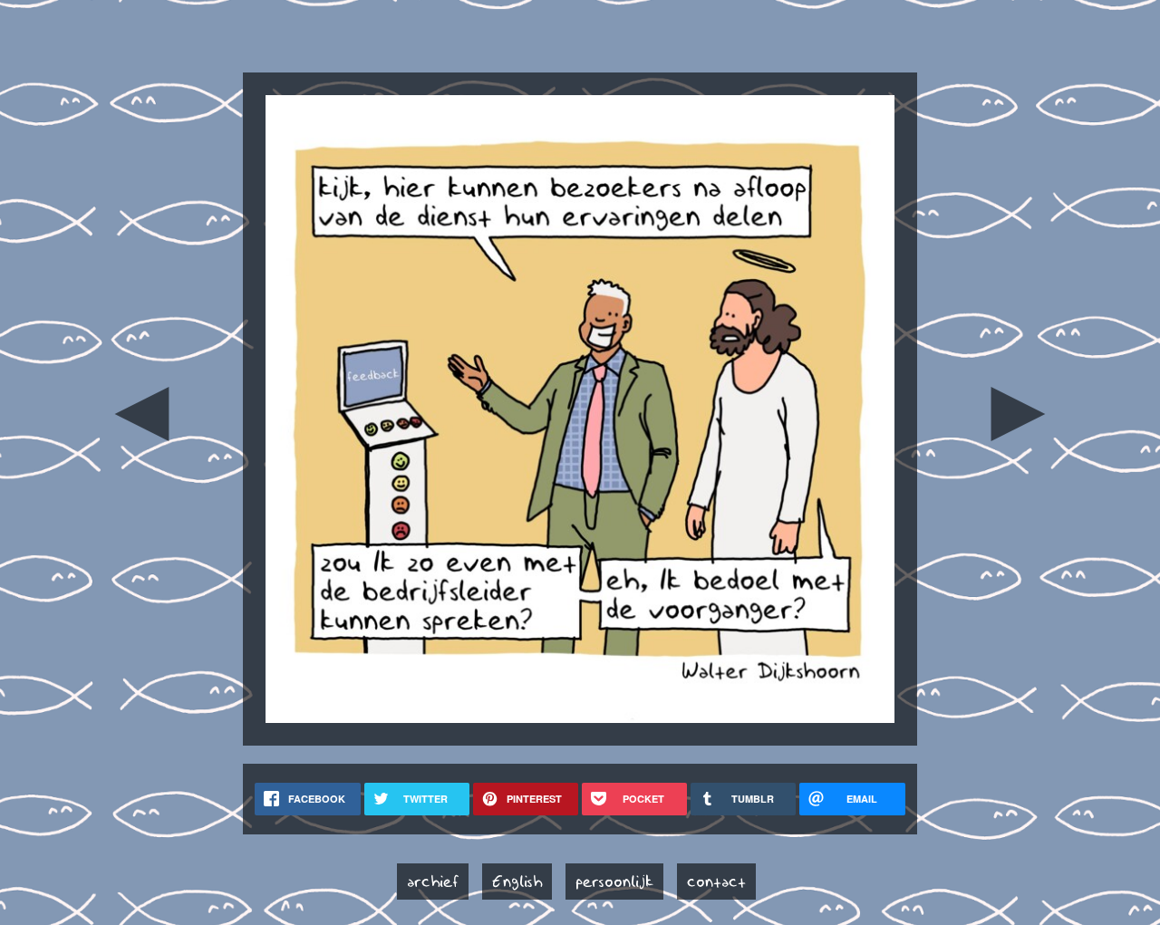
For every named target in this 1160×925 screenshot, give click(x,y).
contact (716, 881)
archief (433, 881)
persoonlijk (614, 881)
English (517, 881)
